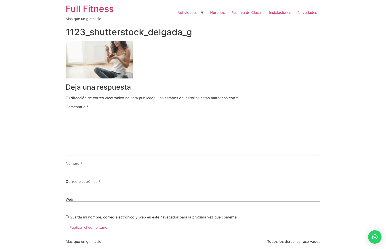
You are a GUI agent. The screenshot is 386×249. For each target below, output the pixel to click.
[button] (375, 237)
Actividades (187, 12)
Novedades (307, 12)
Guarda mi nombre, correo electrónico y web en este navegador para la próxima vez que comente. (153, 217)
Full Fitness (90, 8)
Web (69, 199)
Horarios (217, 12)
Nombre (74, 163)
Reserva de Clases (246, 12)
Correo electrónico (83, 181)
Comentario (77, 107)
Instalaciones (280, 12)
